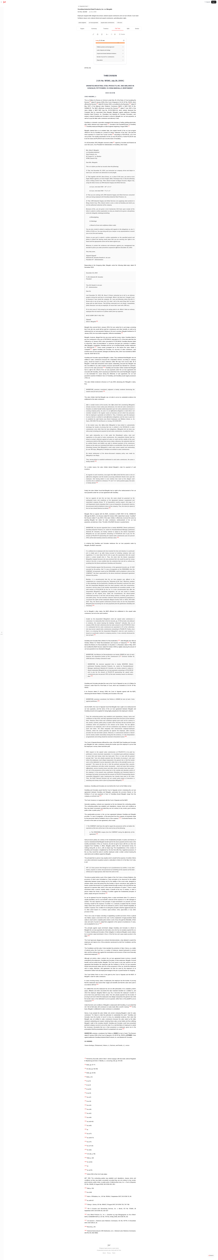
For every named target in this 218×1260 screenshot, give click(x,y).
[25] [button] (98, 700)
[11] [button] (122, 333)
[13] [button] (91, 349)
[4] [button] (119, 107)
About (104, 1253)
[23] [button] (128, 642)
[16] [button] (95, 461)
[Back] (1, 2)
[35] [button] (99, 953)
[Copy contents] (102, 34)
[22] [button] (119, 640)
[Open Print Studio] (97, 34)
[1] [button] (90, 101)
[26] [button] (126, 736)
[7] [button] (129, 126)
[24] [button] (92, 675)
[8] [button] (113, 134)
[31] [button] (97, 833)
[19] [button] (118, 537)
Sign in (214, 2)
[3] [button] (130, 103)
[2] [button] (97, 103)
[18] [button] (109, 507)
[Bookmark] (111, 34)
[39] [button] (123, 1028)
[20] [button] (93, 605)
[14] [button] (104, 367)
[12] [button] (95, 347)
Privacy (109, 1253)
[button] (83, 6)
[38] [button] (131, 1006)
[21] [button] (94, 634)
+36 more (119, 22)
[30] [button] (120, 818)
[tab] (82, 28)
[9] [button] (114, 142)
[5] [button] (108, 124)
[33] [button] (101, 923)
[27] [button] (123, 780)
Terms (113, 1253)
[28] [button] (100, 795)
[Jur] (4, 2)
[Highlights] (115, 34)
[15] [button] (104, 391)
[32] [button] (106, 893)
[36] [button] (97, 984)
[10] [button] (97, 321)
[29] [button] (102, 809)
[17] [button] (97, 482)
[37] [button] (93, 1000)
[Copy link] (93, 34)
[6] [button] (85, 126)
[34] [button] (89, 935)
